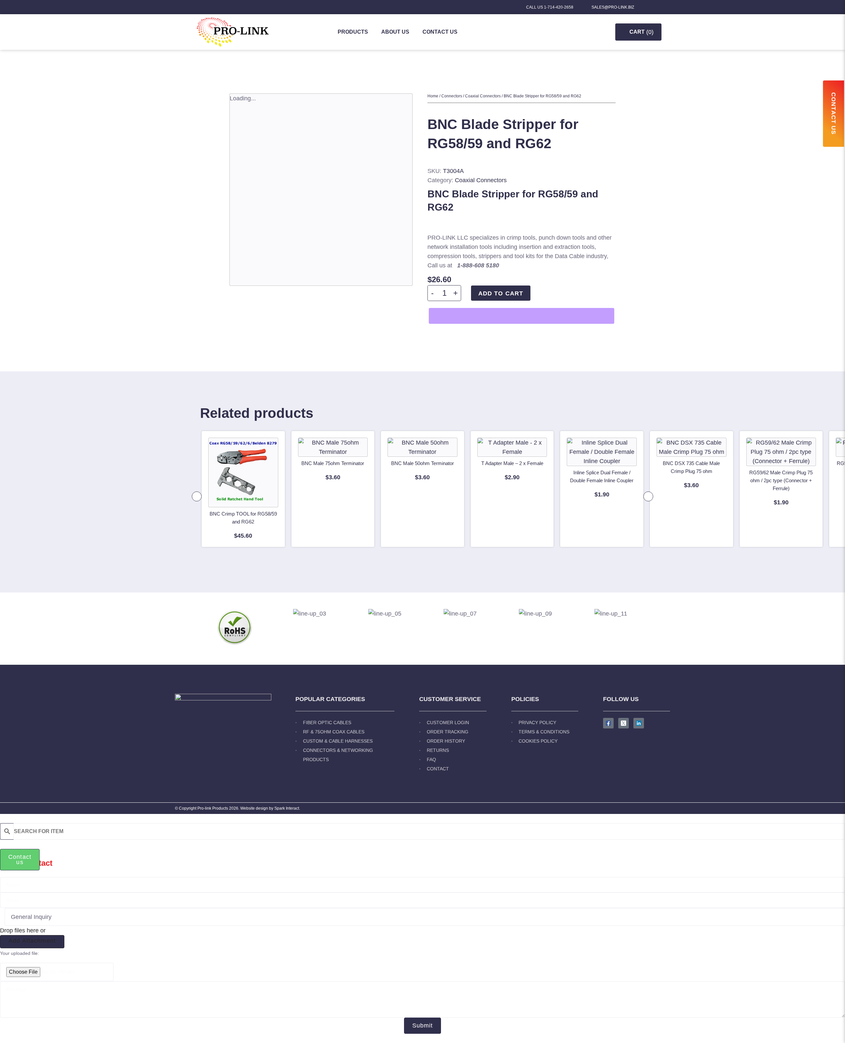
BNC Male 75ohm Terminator (332, 463)
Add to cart (501, 293)
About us (395, 32)
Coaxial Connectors (483, 96)
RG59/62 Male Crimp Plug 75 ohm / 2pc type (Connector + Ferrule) (781, 480)
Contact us (439, 32)
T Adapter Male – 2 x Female (512, 463)
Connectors (451, 96)
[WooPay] (521, 316)
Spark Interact (286, 808)
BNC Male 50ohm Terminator (422, 463)
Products (353, 32)
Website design (254, 808)
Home (432, 96)
